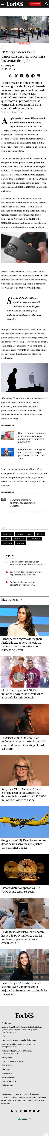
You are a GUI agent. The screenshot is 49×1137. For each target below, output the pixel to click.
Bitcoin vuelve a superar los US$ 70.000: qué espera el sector (21, 890)
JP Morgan (34, 538)
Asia (30, 534)
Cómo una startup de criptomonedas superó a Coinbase (22, 503)
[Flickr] (34, 1111)
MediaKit (35, 1094)
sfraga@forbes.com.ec (10, 1053)
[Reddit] (27, 76)
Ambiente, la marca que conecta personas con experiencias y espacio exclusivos (22, 583)
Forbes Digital (7, 66)
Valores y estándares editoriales (23, 1097)
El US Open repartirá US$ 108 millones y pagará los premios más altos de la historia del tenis (22, 694)
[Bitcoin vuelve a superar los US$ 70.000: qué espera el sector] (24, 869)
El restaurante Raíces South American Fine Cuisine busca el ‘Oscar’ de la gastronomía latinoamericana (26, 563)
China (40, 534)
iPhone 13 (19, 538)
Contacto (5, 1097)
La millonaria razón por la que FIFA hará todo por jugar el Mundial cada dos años (31, 454)
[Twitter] (16, 76)
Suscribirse (35, 4)
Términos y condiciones (11, 1094)
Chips (6, 538)
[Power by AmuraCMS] (24, 1119)
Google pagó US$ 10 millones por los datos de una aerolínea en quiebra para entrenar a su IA (23, 844)
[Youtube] (25, 1111)
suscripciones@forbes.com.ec (13, 1061)
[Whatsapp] (10, 76)
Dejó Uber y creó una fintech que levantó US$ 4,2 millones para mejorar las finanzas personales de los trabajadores (24, 989)
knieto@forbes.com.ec (10, 1047)
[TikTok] (38, 1111)
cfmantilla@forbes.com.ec (28, 1040)
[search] (46, 4)
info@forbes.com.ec (9, 1032)
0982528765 (7, 1073)
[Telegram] (33, 76)
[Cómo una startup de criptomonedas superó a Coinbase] (3, 499)
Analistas (7, 534)
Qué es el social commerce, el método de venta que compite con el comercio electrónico (32, 437)
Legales (26, 1094)
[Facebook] (21, 76)
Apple (20, 534)
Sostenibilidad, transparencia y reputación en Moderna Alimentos (26, 573)
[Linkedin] (38, 76)
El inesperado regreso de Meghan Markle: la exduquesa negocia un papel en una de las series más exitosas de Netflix (21, 644)
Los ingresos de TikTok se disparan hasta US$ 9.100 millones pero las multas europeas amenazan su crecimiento (22, 937)
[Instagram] (21, 1111)
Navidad (7, 543)
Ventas (20, 543)
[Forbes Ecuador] (15, 4)
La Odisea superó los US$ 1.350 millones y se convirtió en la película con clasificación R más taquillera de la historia (23, 743)
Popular (9, 555)
